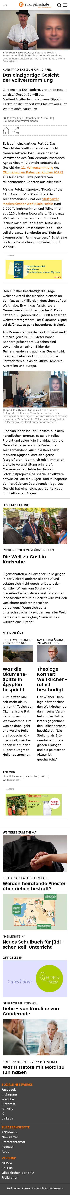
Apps (5, 1151)
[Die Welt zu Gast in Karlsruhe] (35, 526)
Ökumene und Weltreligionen (20, 121)
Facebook (9, 1089)
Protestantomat (13, 1142)
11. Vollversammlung (37, 167)
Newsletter (10, 1137)
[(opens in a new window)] (34, 269)
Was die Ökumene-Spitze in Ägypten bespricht (15, 679)
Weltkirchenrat (11, 780)
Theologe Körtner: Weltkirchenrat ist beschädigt (52, 679)
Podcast (7, 1146)
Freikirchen (10, 1177)
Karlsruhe (31, 776)
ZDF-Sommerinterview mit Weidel (30, 1061)
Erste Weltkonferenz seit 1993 (17, 641)
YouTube (8, 1099)
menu (5, 5)
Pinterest (8, 1104)
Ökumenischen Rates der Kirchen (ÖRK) (33, 172)
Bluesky (7, 1109)
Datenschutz (39, 1188)
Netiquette (13, 1188)
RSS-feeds (9, 1132)
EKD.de (7, 1168)
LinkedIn (8, 1118)
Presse (26, 1188)
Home (6, 130)
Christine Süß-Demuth (39, 118)
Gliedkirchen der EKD (18, 1173)
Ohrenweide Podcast (20, 1003)
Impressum (56, 1188)
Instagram (9, 1094)
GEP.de (7, 1163)
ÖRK (43, 776)
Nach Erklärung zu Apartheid (50, 641)
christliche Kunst (12, 776)
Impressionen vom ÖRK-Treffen (28, 550)
